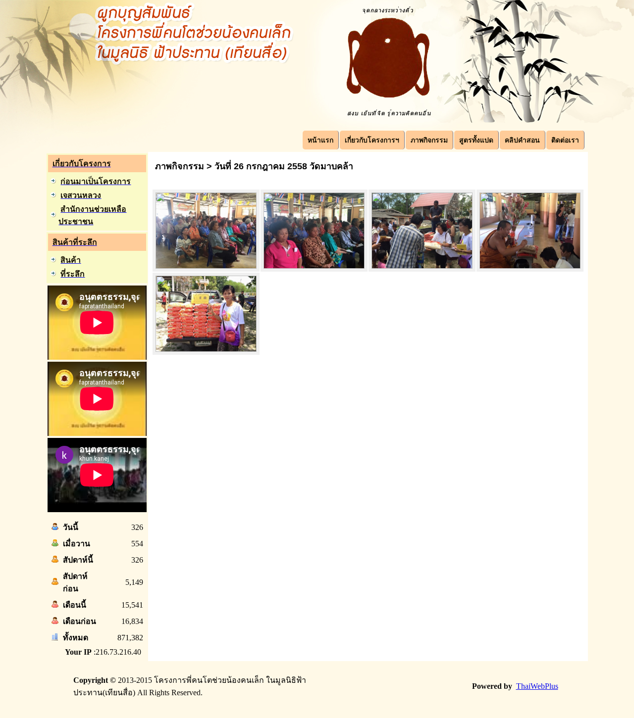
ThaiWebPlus (537, 686)
